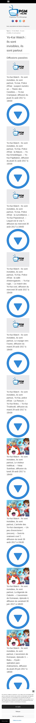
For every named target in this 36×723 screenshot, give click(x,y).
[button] (33, 691)
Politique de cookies (17, 720)
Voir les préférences (18, 716)
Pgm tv (8, 31)
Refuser (18, 711)
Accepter (18, 706)
